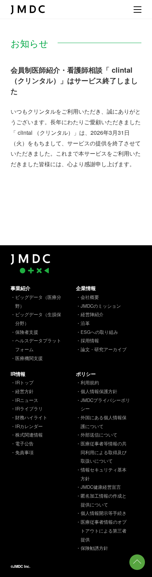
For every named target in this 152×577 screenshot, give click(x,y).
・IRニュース (24, 400)
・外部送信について (96, 434)
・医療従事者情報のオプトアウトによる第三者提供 (101, 530)
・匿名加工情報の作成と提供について (101, 500)
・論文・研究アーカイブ (101, 349)
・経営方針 (22, 391)
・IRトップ (22, 382)
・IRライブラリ (27, 408)
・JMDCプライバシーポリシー (103, 404)
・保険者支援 (24, 332)
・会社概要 (87, 297)
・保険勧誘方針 (92, 548)
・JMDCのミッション (98, 305)
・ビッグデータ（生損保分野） (36, 318)
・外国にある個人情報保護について (101, 421)
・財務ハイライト (29, 417)
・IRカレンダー (27, 426)
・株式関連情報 (27, 434)
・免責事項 (22, 452)
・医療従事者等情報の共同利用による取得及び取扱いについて (101, 452)
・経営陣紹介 (90, 314)
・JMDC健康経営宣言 (98, 486)
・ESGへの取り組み (97, 332)
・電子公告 (22, 443)
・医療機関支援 (27, 358)
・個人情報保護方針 (96, 391)
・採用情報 (87, 340)
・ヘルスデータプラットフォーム (36, 345)
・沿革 (83, 323)
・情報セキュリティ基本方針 (101, 474)
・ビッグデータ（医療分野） (36, 301)
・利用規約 (87, 382)
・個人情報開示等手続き (101, 513)
